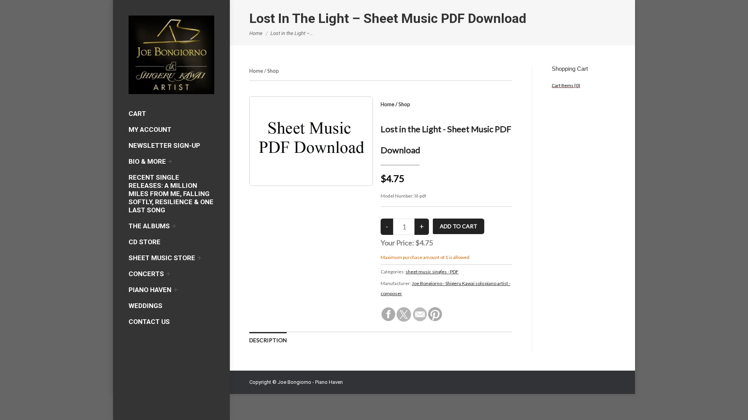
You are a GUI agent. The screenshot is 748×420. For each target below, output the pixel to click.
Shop (273, 71)
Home (256, 71)
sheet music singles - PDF (432, 272)
